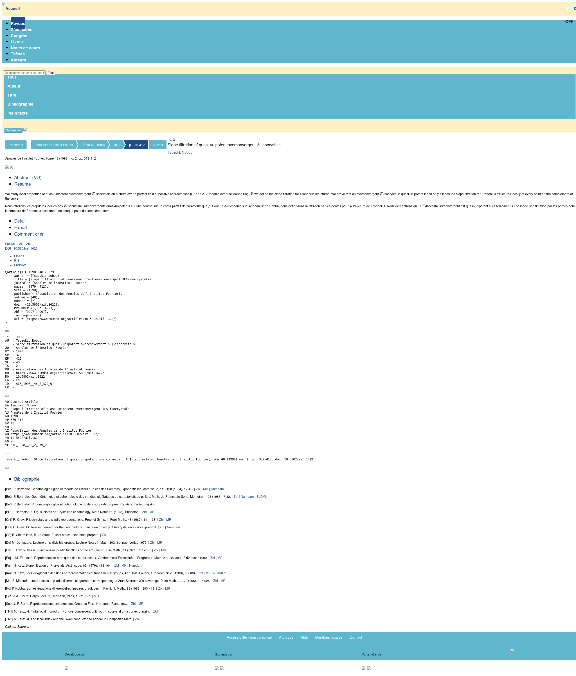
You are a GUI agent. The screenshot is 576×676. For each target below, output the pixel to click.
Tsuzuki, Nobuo (180, 152)
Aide (304, 637)
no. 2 (117, 144)
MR (21, 243)
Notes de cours (25, 48)
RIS (16, 260)
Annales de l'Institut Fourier (53, 144)
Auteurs (18, 60)
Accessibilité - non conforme (249, 637)
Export (20, 227)
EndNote (20, 265)
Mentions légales (328, 637)
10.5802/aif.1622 (26, 248)
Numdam (217, 489)
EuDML (11, 243)
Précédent (16, 144)
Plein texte (17, 113)
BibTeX (19, 256)
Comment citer (29, 233)
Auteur (13, 86)
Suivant (158, 144)
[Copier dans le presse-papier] (7, 331)
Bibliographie (20, 104)
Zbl (28, 243)
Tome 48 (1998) (93, 144)
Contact (356, 637)
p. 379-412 (137, 144)
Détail (19, 220)
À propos (286, 637)
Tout (51, 72)
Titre (11, 95)
